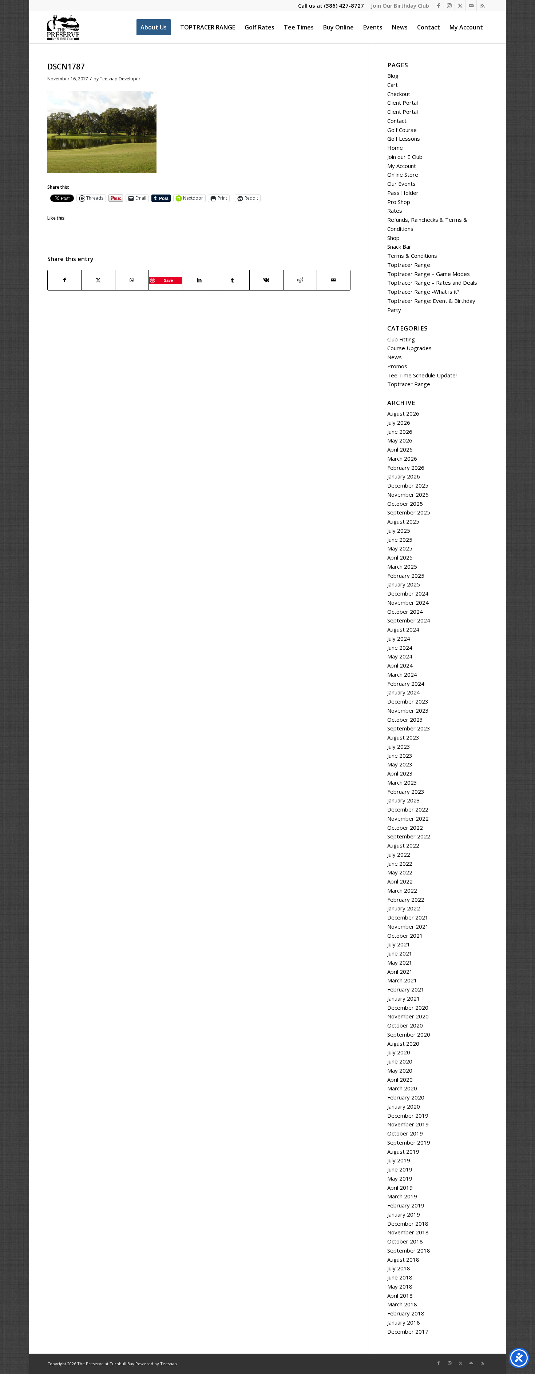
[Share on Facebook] (64, 280)
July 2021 (398, 944)
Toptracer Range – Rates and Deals (432, 282)
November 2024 (408, 602)
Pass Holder (403, 192)
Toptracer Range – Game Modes (428, 273)
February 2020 (405, 1097)
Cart (392, 84)
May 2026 (399, 440)
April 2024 (400, 665)
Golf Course (402, 129)
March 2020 (402, 1088)
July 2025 (398, 530)
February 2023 (405, 791)
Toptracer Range (408, 264)
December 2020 (407, 1007)
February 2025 (405, 575)
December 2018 (407, 1223)
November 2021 (408, 926)
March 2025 (402, 566)
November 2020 (408, 1016)
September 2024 (408, 620)
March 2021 (402, 980)
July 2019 (398, 1160)
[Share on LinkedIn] (198, 280)
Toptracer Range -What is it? (423, 291)
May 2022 (399, 872)
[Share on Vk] (266, 280)
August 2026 (403, 413)
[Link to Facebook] (438, 5)
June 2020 (399, 1061)
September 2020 (408, 1034)
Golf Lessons (403, 138)
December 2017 (407, 1331)
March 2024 (402, 674)
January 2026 (403, 476)
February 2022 (405, 899)
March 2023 (402, 782)
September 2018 (408, 1250)
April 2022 (400, 881)
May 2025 (399, 548)
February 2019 (405, 1205)
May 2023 (399, 764)
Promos (397, 366)
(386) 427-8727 (344, 5)
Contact (397, 120)
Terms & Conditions (412, 255)
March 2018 (402, 1304)
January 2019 (403, 1214)
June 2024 (399, 647)
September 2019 (408, 1142)
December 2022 (407, 809)
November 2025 (408, 494)
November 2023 (408, 710)
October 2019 (405, 1133)
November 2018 (408, 1232)
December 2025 (407, 485)
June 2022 (399, 863)
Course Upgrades (409, 348)
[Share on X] (98, 280)
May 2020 (399, 1070)
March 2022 (402, 890)
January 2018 (403, 1322)
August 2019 (403, 1151)
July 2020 (398, 1052)
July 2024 (398, 638)
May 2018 (399, 1286)
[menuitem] (398, 5)
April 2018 (400, 1295)
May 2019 (399, 1178)
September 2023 (408, 728)
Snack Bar (399, 246)
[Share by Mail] (333, 280)
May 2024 (399, 656)
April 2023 (400, 773)
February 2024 (405, 683)
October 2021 (405, 935)
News (394, 357)
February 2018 (405, 1313)
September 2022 (408, 836)
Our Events (401, 183)
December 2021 (407, 917)
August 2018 (403, 1259)
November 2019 (408, 1124)
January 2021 (403, 998)
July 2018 (398, 1268)
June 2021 (399, 953)
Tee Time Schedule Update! (422, 375)
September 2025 (408, 512)
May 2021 (399, 962)
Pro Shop (398, 201)
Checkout (398, 93)
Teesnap (168, 1363)
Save (168, 280)
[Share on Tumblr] (232, 280)
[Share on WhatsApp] (131, 280)
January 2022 (403, 908)
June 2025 (399, 539)
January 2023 (403, 800)
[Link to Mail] (471, 5)
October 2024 (405, 611)
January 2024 (403, 692)
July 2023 (398, 746)
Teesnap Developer (120, 79)
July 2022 (398, 854)
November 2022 (408, 818)
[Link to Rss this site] (482, 5)
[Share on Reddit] (300, 280)
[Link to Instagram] (449, 5)
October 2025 (405, 503)
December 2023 (407, 701)
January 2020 (403, 1106)
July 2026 (398, 422)
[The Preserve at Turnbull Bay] (63, 27)
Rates (394, 210)
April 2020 (400, 1079)
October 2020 (405, 1025)
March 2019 (402, 1196)
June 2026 (399, 431)
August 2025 (403, 521)
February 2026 (405, 467)
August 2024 (403, 629)
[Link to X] (460, 5)
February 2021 (405, 989)
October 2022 (405, 827)
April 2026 (400, 449)
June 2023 (399, 755)
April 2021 (400, 971)
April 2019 (400, 1187)
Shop (393, 237)
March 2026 (402, 458)
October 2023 (405, 719)
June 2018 (399, 1277)
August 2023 (403, 737)
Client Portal (402, 102)
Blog (393, 75)
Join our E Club (405, 156)
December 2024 (407, 593)
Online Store (402, 174)
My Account (401, 165)
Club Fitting (401, 339)
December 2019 (407, 1115)
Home (395, 147)
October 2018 (405, 1241)
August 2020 (403, 1043)
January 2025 (403, 584)
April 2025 (400, 557)
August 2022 (403, 845)
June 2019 (399, 1169)
